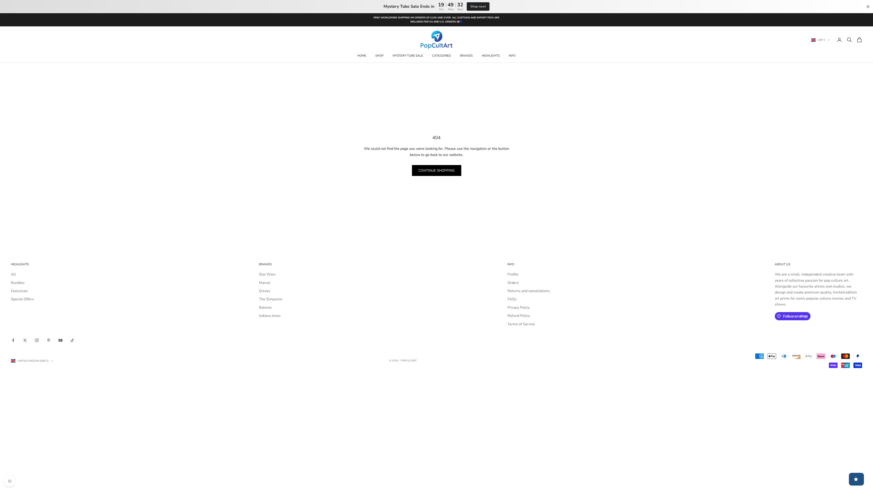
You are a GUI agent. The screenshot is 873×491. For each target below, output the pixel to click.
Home (361, 56)
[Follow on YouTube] (60, 340)
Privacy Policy (518, 307)
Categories (441, 56)
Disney (264, 290)
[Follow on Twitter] (25, 340)
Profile (512, 274)
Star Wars (267, 274)
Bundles (18, 282)
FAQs (512, 299)
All (13, 274)
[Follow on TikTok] (72, 340)
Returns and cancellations (528, 290)
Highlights (491, 56)
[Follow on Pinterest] (48, 340)
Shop (379, 56)
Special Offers (22, 299)
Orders (513, 282)
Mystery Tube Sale (408, 56)
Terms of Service (521, 324)
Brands (466, 56)
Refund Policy (518, 315)
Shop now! (478, 6)
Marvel (264, 282)
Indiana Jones (270, 315)
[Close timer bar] (868, 6)
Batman (265, 307)
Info (512, 56)
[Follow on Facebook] (13, 340)
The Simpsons (270, 299)
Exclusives (19, 290)
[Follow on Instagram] (37, 340)
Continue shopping (437, 170)
